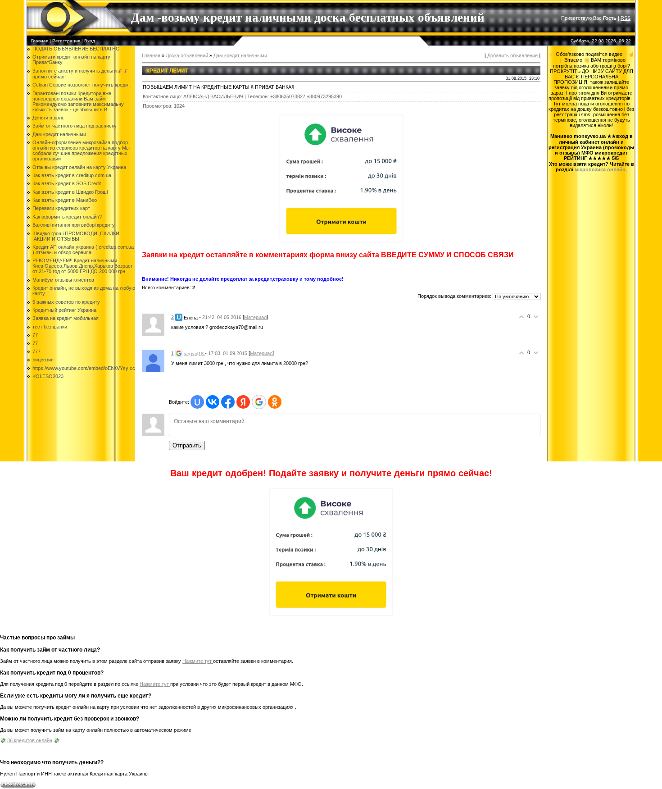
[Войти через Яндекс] (243, 402)
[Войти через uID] (197, 402)
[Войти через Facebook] (228, 402)
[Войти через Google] (259, 402)
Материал (255, 317)
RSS (625, 18)
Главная (39, 40)
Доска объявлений (187, 55)
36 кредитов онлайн (29, 740)
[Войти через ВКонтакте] (212, 402)
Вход (89, 40)
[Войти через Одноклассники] (274, 402)
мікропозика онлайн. (601, 169)
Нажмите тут (197, 661)
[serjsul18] (153, 360)
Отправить (186, 445)
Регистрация (66, 40)
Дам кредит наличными (240, 55)
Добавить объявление (512, 55)
